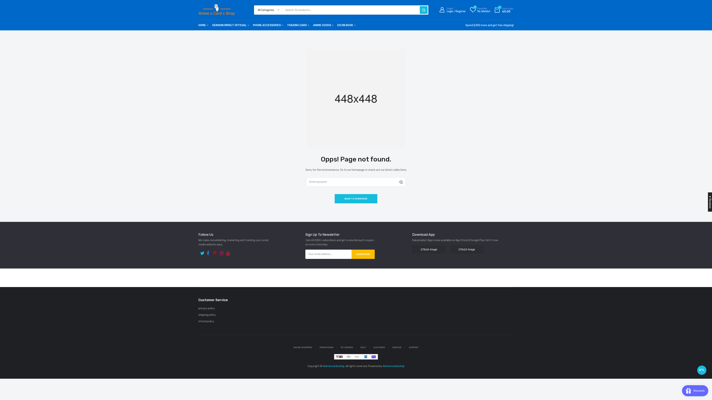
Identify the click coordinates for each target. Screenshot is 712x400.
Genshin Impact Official (229, 25)
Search (424, 10)
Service (396, 347)
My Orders (347, 347)
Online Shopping (302, 347)
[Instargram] (222, 252)
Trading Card (297, 25)
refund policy (206, 321)
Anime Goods (322, 25)
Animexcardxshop (393, 366)
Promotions (326, 347)
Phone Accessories (267, 25)
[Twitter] (202, 252)
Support (414, 347)
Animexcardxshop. (334, 366)
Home (202, 25)
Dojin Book (345, 25)
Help (363, 347)
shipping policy (207, 314)
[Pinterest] (215, 252)
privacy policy (206, 308)
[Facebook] (209, 252)
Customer (379, 347)
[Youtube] (228, 252)
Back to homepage (356, 198)
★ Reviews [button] (710, 202)
